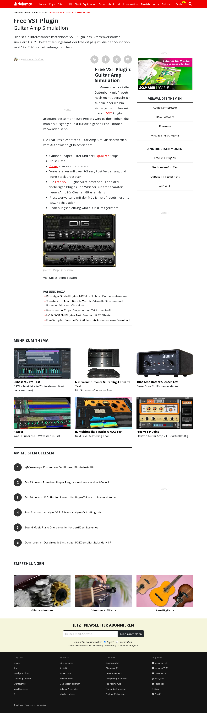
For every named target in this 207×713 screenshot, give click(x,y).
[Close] (163, 320)
